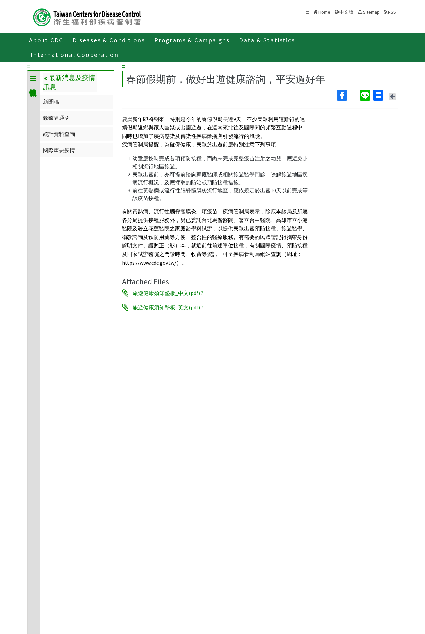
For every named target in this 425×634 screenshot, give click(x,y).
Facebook (347, 95)
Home (324, 12)
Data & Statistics (267, 40)
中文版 (346, 11)
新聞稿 (51, 101)
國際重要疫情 (59, 150)
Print (378, 95)
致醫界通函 (56, 118)
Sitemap (371, 12)
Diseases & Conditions (109, 40)
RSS (392, 12)
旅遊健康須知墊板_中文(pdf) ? (168, 293)
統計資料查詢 (59, 134)
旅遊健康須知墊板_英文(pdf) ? (168, 307)
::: (28, 65)
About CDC (46, 40)
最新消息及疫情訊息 (69, 82)
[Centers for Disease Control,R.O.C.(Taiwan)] (87, 16)
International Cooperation (75, 55)
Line (365, 95)
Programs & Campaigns (192, 40)
